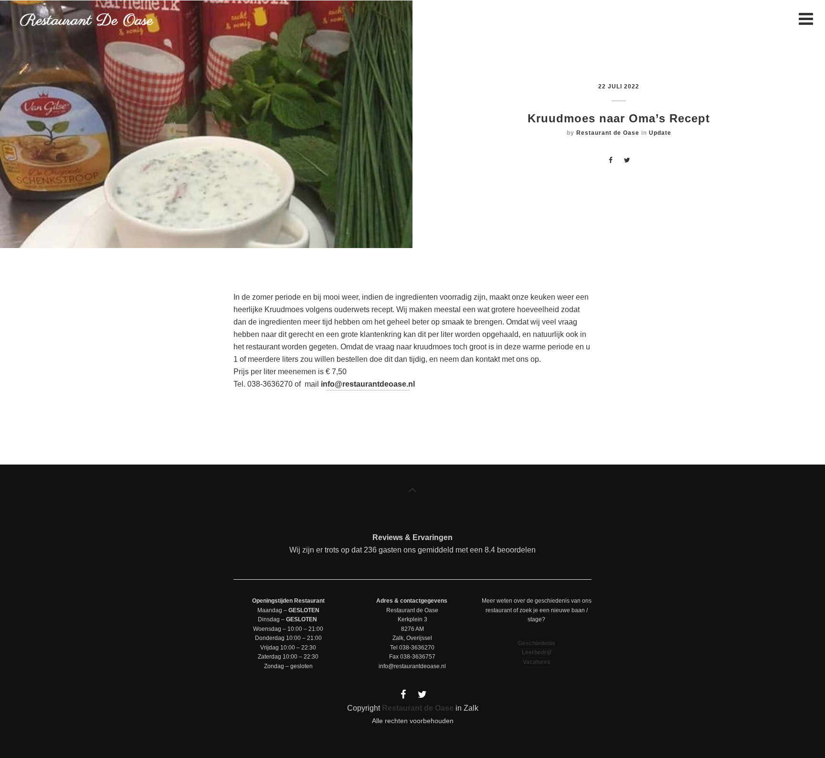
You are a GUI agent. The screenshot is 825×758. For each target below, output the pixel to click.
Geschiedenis (536, 643)
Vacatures (536, 662)
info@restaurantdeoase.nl (368, 384)
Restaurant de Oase (607, 133)
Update (660, 133)
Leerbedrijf (536, 652)
